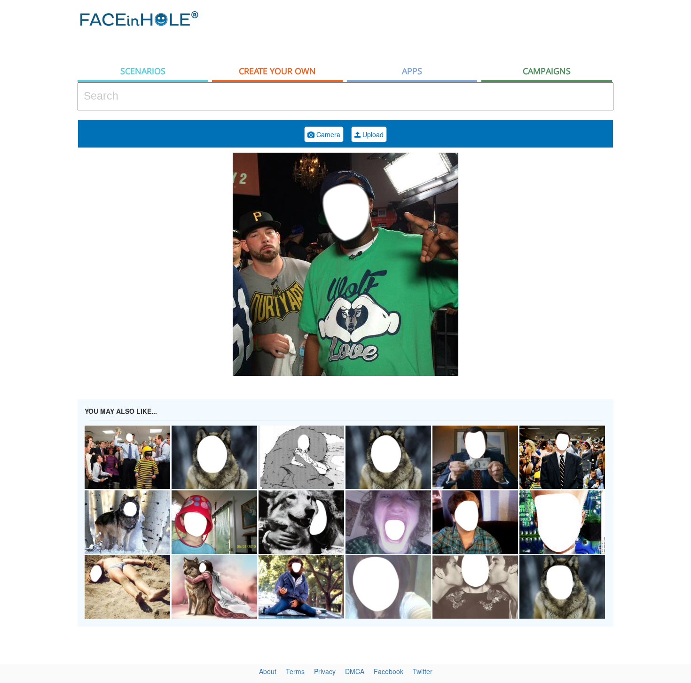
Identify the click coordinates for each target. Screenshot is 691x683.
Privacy (325, 671)
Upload (372, 134)
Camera (327, 134)
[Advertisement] (442, 30)
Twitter (422, 671)
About (267, 671)
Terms (295, 671)
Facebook (388, 671)
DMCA (354, 671)
